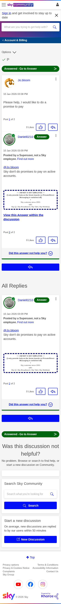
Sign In (56, 5)
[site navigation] (4, 5)
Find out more (25, 159)
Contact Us (52, 571)
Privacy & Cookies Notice (16, 568)
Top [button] (32, 557)
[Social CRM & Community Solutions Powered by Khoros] (49, 596)
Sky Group (8, 574)
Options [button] (6, 52)
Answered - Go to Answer (30, 68)
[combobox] (28, 27)
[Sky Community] (20, 5)
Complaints (9, 571)
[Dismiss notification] (56, 15)
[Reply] (53, 127)
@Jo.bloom (11, 167)
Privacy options (11, 564)
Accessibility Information (45, 568)
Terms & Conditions (47, 564)
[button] (56, 79)
